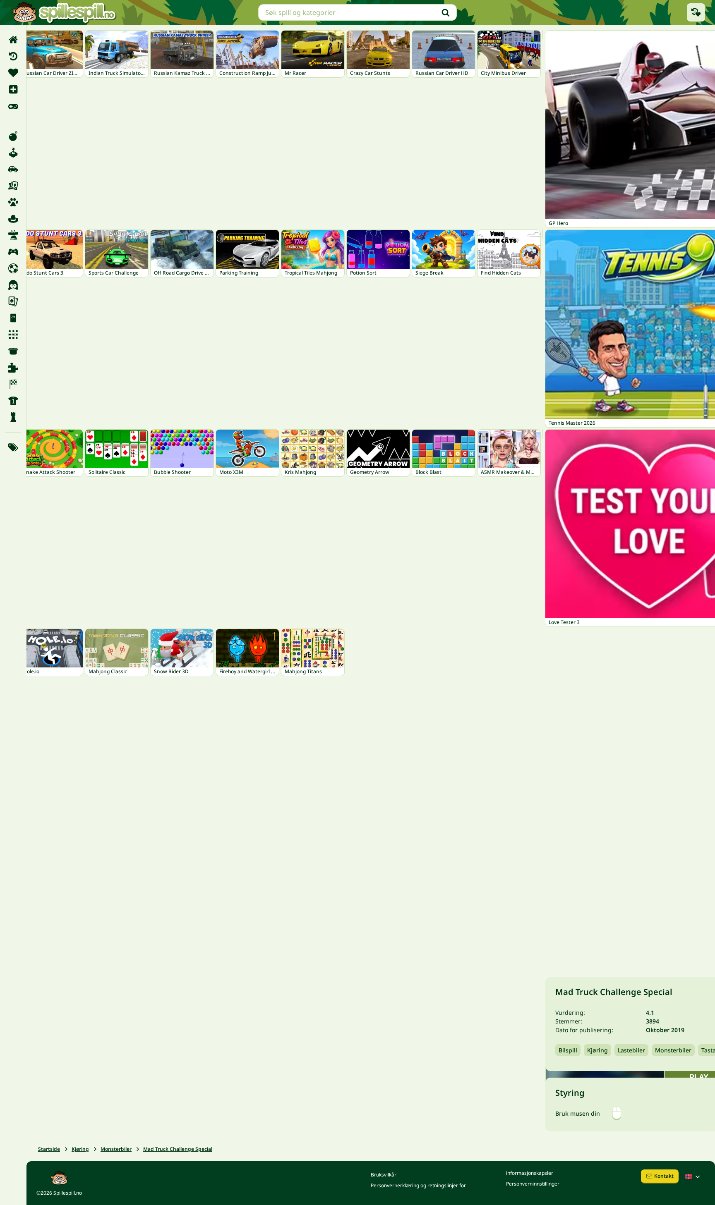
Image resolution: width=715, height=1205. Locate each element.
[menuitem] (13, 39)
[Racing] (13, 384)
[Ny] (13, 89)
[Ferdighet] (13, 235)
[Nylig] (13, 56)
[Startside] (13, 39)
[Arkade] (13, 152)
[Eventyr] (13, 218)
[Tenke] (13, 417)
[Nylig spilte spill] (696, 12)
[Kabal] (13, 301)
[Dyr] (13, 202)
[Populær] (13, 106)
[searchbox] (357, 12)
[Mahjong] (13, 318)
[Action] (13, 136)
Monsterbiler (116, 1148)
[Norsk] (693, 1176)
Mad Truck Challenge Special (177, 1148)
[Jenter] (13, 285)
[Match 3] (13, 334)
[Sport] (13, 400)
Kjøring (80, 1148)
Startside (49, 1148)
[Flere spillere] (13, 252)
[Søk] (445, 12)
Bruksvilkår (383, 1174)
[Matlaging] (13, 351)
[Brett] (13, 185)
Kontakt (664, 1175)
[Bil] (13, 169)
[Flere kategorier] (13, 447)
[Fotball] (13, 268)
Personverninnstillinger (532, 1183)
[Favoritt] (13, 73)
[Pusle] (13, 367)
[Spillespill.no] (64, 12)
